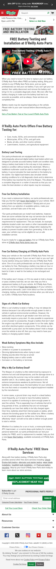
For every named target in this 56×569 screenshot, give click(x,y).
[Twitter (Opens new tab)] (17, 535)
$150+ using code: (28, 4)
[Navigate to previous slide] (4, 4)
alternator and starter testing (30, 462)
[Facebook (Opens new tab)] (7, 535)
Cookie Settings (19, 564)
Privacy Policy (44, 560)
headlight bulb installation (22, 465)
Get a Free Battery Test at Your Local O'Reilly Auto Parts (25, 114)
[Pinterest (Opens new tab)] (49, 535)
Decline (40, 564)
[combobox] (35, 13)
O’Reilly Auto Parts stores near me (23, 242)
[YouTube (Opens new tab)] (39, 535)
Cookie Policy (29, 560)
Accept (31, 564)
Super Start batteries (27, 286)
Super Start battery (28, 200)
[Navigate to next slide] (52, 4)
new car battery (25, 239)
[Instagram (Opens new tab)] (28, 535)
